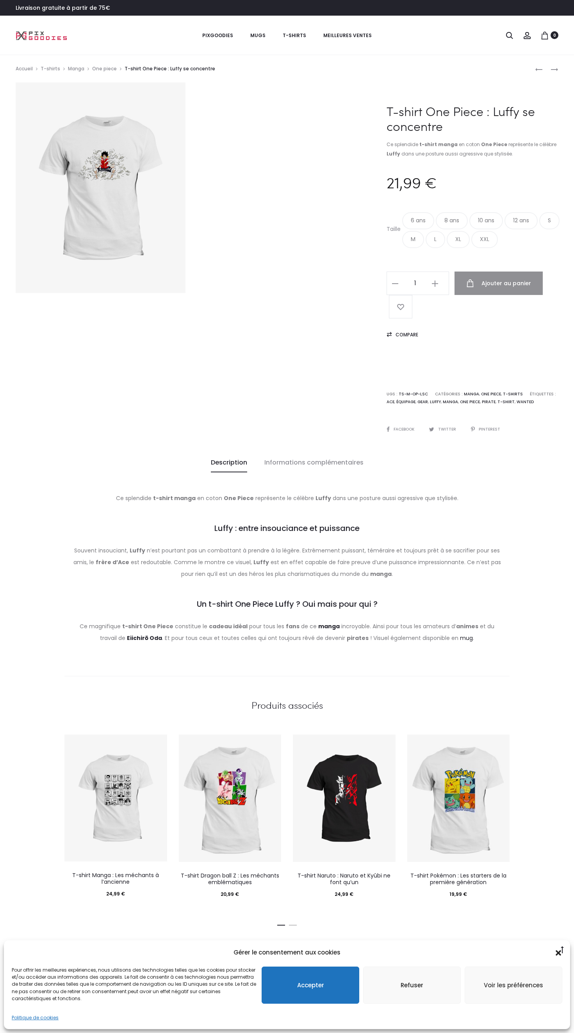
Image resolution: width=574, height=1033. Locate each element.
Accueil (24, 68)
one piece (470, 402)
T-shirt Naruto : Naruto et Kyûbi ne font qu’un (344, 879)
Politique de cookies (35, 1017)
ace (390, 402)
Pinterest (489, 429)
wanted (525, 402)
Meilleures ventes (347, 35)
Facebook (404, 429)
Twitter (447, 429)
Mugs (258, 35)
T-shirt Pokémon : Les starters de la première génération (458, 879)
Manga (76, 68)
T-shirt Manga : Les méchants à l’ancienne (115, 878)
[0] (545, 35)
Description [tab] (229, 462)
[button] (418, 221)
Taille (394, 229)
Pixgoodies (217, 35)
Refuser (412, 985)
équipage (405, 402)
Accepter (310, 985)
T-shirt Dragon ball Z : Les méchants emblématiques (230, 879)
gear (422, 402)
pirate (489, 402)
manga (450, 402)
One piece (104, 68)
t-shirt (506, 402)
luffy (435, 402)
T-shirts (294, 35)
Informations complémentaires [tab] (314, 462)
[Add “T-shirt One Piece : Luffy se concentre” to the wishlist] (400, 306)
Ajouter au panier (505, 283)
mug (466, 638)
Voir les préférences (513, 985)
